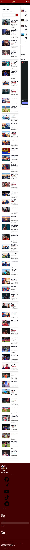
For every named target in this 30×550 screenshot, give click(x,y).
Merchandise (26, 4)
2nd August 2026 (13, 314)
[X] (7, 488)
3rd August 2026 (13, 306)
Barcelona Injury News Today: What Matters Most (14, 245)
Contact (2, 531)
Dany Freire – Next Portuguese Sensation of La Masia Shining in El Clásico (14, 165)
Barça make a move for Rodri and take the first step (14, 433)
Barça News (12, 4)
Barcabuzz (5, 548)
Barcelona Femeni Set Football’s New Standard (14, 140)
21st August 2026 (13, 117)
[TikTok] (7, 500)
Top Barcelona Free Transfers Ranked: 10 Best (14, 81)
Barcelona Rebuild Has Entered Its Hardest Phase (14, 174)
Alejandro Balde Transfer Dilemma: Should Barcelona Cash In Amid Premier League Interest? (14, 71)
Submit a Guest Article (4, 534)
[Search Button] (17, 15)
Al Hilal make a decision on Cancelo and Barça (14, 425)
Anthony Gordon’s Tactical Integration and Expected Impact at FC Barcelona (14, 225)
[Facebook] (7, 482)
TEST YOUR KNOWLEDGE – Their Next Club (14, 149)
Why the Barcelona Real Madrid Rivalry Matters (14, 279)
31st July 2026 (12, 340)
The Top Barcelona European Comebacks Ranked (14, 156)
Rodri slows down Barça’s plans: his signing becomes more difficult (14, 390)
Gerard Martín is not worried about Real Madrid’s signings (14, 338)
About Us (2, 526)
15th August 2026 (13, 210)
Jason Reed (12, 33)
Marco (12, 280)
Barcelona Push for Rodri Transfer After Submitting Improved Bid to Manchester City (14, 235)
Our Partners (3, 530)
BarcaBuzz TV (6, 4)
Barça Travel (2, 517)
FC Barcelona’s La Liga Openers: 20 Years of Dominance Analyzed (14, 107)
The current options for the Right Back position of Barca (26, 28)
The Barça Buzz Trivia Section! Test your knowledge (7, 544)
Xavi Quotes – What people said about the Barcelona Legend (8, 545)
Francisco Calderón (13, 339)
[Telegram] (7, 506)
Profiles (2, 518)
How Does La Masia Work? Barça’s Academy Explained (14, 253)
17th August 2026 (13, 176)
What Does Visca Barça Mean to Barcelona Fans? (14, 217)
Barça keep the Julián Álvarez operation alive (14, 346)
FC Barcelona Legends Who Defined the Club (14, 261)
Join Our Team (3, 533)
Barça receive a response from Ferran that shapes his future (14, 442)
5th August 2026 (15, 280)
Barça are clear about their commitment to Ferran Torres (14, 364)
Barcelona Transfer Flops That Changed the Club (14, 98)
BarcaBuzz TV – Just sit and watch (12, 541)
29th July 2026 (12, 401)
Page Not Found (5, 7)
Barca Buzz (5, 541)
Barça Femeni (3, 516)
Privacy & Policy (3, 532)
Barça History (17, 4)
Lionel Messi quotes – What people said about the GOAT (7, 543)
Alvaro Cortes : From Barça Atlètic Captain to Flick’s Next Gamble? (14, 304)
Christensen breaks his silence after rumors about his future (14, 399)
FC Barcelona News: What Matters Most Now (14, 312)
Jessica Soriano (13, 63)
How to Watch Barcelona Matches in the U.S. (14, 115)
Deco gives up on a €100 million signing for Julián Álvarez (14, 416)
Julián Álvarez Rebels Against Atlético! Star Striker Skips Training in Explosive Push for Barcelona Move (14, 52)
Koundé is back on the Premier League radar (14, 382)
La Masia (22, 4)
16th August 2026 (13, 185)
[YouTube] (7, 494)
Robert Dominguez (13, 22)
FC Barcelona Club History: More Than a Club (14, 200)
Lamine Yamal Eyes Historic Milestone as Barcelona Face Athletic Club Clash (14, 20)
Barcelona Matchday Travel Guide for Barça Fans (14, 132)
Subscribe (23, 54)
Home (2, 4)
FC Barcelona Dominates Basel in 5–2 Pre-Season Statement (14, 183)
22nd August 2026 (13, 92)
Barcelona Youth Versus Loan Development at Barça (14, 123)
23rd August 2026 (13, 83)
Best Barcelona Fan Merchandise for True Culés (14, 286)
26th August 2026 (13, 34)
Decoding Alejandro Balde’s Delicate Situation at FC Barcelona (14, 90)
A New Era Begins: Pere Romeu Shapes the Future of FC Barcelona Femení (14, 62)
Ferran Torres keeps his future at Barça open (14, 373)
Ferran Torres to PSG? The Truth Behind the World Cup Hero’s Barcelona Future (14, 321)
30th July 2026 (12, 375)
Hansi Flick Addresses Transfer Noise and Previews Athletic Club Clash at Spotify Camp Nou (14, 41)
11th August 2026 (13, 255)
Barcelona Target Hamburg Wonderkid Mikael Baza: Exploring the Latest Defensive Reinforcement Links (14, 31)
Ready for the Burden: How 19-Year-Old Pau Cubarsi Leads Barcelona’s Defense (14, 208)
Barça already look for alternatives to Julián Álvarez (14, 451)
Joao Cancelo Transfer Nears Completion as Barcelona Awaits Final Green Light (14, 192)
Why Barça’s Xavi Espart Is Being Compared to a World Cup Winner (14, 294)
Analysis (2, 513)
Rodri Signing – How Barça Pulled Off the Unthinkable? (14, 270)
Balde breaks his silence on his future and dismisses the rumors (14, 355)
